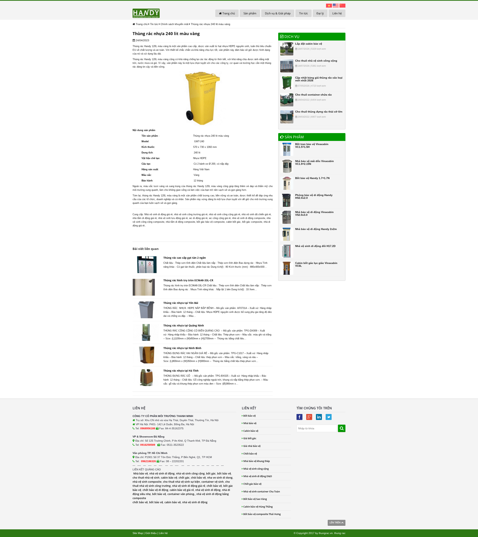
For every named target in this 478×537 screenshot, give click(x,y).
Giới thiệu (151, 533)
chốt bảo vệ (214, 486)
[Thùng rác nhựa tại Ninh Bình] (147, 355)
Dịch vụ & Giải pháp (278, 13)
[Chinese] (342, 5)
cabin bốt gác (233, 221)
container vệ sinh (212, 481)
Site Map (138, 533)
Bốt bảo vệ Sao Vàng (255, 499)
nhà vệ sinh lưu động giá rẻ (173, 218)
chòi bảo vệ (198, 477)
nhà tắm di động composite (180, 221)
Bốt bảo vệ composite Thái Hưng (262, 514)
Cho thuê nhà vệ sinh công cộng (316, 60)
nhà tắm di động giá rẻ (145, 218)
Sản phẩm (249, 13)
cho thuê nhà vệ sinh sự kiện (181, 481)
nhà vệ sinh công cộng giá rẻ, (225, 214)
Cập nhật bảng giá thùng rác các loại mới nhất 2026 (318, 79)
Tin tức (303, 13)
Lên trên (335, 522)
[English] (336, 5)
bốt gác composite (252, 221)
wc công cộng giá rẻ (220, 218)
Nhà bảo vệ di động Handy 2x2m (316, 229)
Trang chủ (228, 13)
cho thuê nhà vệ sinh (146, 477)
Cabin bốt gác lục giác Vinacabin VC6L (316, 264)
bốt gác (211, 473)
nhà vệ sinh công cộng (190, 473)
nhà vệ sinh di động (162, 473)
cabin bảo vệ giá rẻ (182, 490)
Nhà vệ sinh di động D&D (257, 476)
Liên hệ (337, 13)
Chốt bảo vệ (250, 453)
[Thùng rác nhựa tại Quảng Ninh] (147, 332)
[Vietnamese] (329, 5)
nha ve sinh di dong (219, 477)
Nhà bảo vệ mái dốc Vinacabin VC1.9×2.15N (314, 162)
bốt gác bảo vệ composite (211, 221)
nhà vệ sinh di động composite (248, 218)
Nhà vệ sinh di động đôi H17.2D (315, 246)
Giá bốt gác (249, 438)
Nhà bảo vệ (140, 473)
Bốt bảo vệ (249, 415)
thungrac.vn (326, 533)
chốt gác (184, 477)
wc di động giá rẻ (198, 218)
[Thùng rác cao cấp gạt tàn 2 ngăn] (147, 264)
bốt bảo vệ (224, 473)
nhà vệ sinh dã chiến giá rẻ (256, 214)
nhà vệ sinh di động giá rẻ (188, 486)
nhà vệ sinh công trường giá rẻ (190, 214)
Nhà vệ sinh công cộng (256, 468)
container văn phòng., (181, 494)
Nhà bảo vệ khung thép (256, 461)
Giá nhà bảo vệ (251, 446)
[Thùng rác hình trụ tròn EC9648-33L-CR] (147, 287)
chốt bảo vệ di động (155, 490)
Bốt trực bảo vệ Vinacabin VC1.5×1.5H (311, 145)
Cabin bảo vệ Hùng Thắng (258, 506)
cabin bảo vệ (169, 477)
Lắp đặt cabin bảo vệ (308, 43)
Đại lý (320, 13)
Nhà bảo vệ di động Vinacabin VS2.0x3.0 (314, 213)
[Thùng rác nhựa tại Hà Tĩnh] (147, 377)
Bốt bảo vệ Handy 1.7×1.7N (312, 178)
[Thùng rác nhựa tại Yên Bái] (147, 309)
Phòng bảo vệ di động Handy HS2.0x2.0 (314, 196)
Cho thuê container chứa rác (313, 94)
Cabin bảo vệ (250, 430)
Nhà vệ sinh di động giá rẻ (158, 214)
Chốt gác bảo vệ (252, 483)
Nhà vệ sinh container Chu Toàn (261, 491)
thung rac (339, 533)
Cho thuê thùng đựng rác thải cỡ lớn (318, 111)
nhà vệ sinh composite (147, 481)
